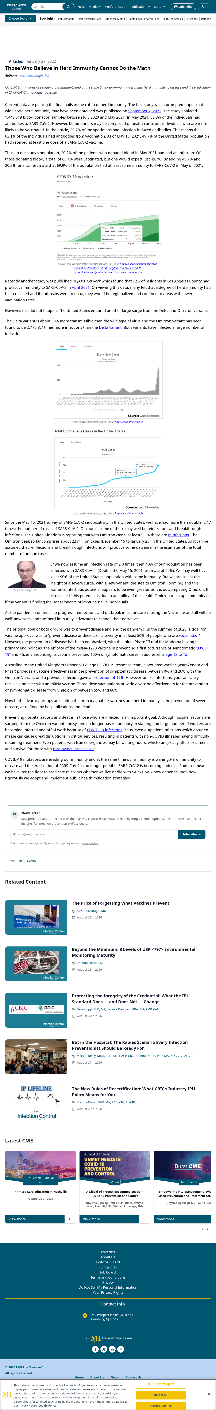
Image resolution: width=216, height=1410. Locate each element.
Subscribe (189, 834)
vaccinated (188, 635)
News (81, 7)
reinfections (178, 534)
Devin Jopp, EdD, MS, (91, 1009)
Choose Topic (17, 18)
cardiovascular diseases (73, 748)
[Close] (209, 1394)
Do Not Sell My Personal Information (108, 1287)
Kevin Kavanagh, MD (91, 911)
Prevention (14, 861)
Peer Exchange (65, 19)
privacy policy (90, 843)
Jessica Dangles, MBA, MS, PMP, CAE (133, 1009)
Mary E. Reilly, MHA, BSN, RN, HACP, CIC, (105, 1056)
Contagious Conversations (143, 19)
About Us (108, 1257)
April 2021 (81, 287)
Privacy (108, 1282)
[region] (108, 1394)
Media (93, 7)
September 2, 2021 (144, 110)
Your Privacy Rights (108, 1292)
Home (79, 1377)
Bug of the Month (115, 19)
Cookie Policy (47, 1405)
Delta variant (110, 327)
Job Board (108, 1272)
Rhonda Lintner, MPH (92, 963)
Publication (138, 7)
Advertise (108, 1252)
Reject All (160, 1395)
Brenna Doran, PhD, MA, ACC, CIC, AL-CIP (164, 1056)
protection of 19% (108, 677)
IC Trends (192, 19)
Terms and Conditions (108, 1277)
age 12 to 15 (176, 654)
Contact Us (108, 1267)
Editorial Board (108, 1262)
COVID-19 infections (104, 729)
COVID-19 (33, 861)
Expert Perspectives (89, 19)
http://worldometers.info (129, 422)
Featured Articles (173, 19)
